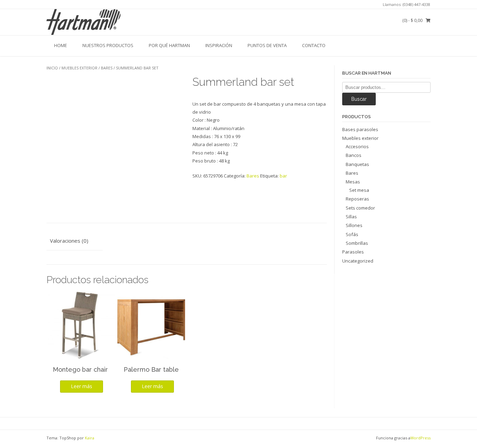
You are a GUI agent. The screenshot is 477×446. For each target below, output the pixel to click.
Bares (106, 67)
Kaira (89, 437)
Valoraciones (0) (69, 240)
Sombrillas (357, 243)
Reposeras (357, 199)
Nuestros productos (107, 45)
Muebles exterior (79, 67)
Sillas (351, 216)
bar (283, 176)
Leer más (81, 386)
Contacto (313, 45)
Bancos (353, 155)
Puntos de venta (267, 45)
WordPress (420, 437)
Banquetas (357, 164)
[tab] (74, 241)
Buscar (359, 99)
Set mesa (359, 190)
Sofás (352, 234)
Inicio (52, 67)
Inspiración (218, 45)
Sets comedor (360, 208)
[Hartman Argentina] (83, 22)
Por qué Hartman (169, 45)
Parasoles (353, 252)
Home (60, 45)
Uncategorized (357, 261)
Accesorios (357, 146)
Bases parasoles (360, 129)
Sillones (354, 225)
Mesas (353, 182)
